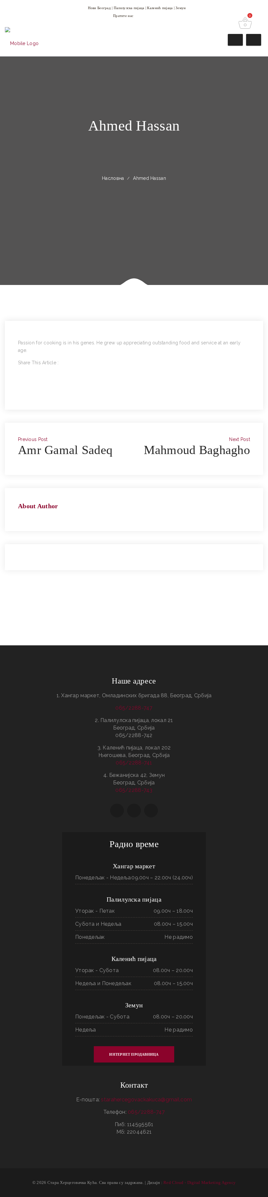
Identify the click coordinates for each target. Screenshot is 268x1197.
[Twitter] (20, 377)
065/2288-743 (133, 790)
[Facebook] (20, 370)
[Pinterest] (20, 392)
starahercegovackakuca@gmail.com (146, 1099)
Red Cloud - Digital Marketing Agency (199, 1182)
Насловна (113, 178)
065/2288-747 (133, 708)
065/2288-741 (134, 763)
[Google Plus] (20, 385)
